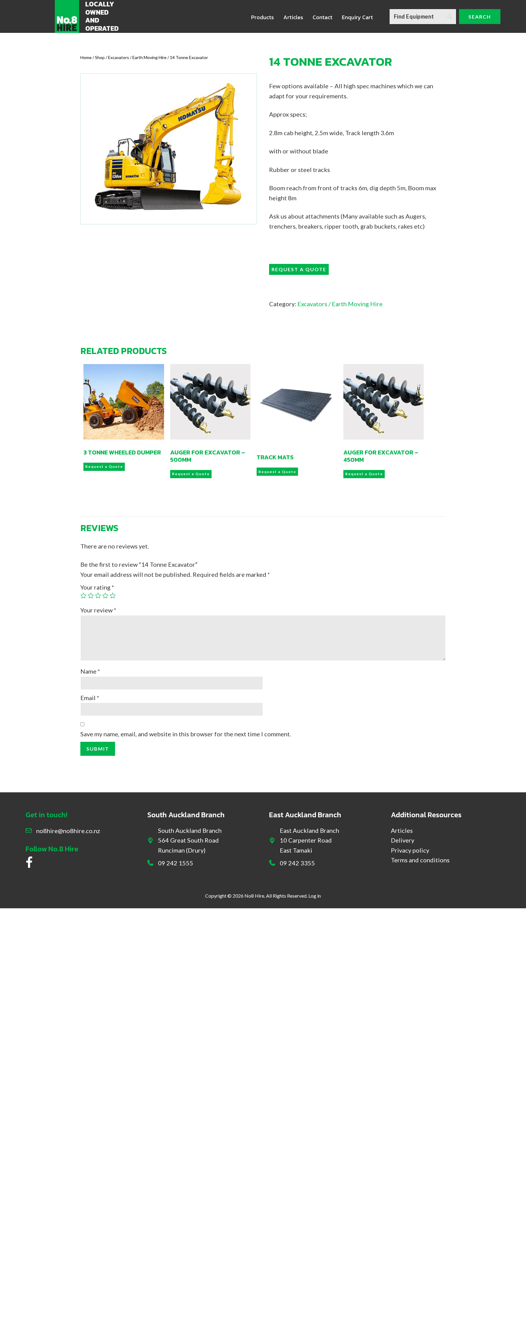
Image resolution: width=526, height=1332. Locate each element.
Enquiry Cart (357, 17)
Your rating (97, 587)
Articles (293, 17)
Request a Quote (299, 269)
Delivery (402, 840)
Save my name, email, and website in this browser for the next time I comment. (185, 734)
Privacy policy (410, 850)
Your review (98, 610)
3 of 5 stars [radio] (98, 595)
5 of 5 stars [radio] (113, 595)
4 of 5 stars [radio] (105, 595)
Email (89, 697)
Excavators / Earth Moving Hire (137, 57)
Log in (314, 896)
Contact (322, 17)
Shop (100, 57)
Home (86, 57)
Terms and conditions (420, 860)
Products (262, 17)
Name (90, 671)
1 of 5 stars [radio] (83, 595)
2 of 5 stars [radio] (91, 595)
